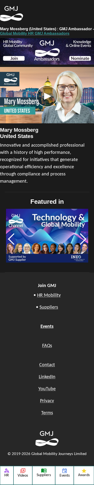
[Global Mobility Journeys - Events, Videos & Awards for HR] (25, 13)
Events (47, 326)
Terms (47, 413)
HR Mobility (49, 295)
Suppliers (49, 307)
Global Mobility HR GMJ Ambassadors (34, 33)
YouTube (47, 389)
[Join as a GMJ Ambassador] (47, 51)
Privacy (47, 401)
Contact (47, 365)
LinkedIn (47, 377)
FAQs (47, 345)
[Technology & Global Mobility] (47, 236)
